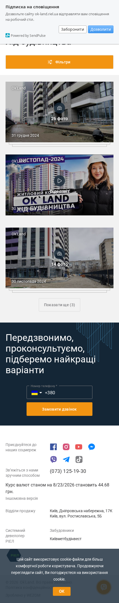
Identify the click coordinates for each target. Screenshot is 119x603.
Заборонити (72, 29)
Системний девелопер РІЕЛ (15, 535)
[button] (34, 392)
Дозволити (100, 29)
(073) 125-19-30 (68, 471)
